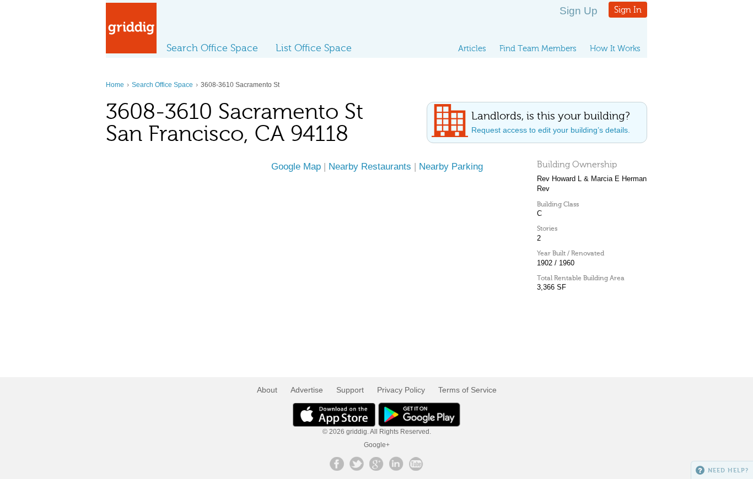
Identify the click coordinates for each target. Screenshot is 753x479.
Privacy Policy (401, 389)
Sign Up (579, 11)
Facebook (337, 463)
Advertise (307, 389)
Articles (472, 48)
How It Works (615, 48)
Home (115, 85)
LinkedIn (396, 463)
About (267, 389)
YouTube (416, 463)
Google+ (377, 445)
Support (350, 389)
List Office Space (314, 47)
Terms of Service (467, 389)
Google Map (296, 166)
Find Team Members (538, 48)
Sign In (628, 9)
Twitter (356, 463)
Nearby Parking (451, 166)
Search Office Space (212, 47)
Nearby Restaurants (370, 166)
